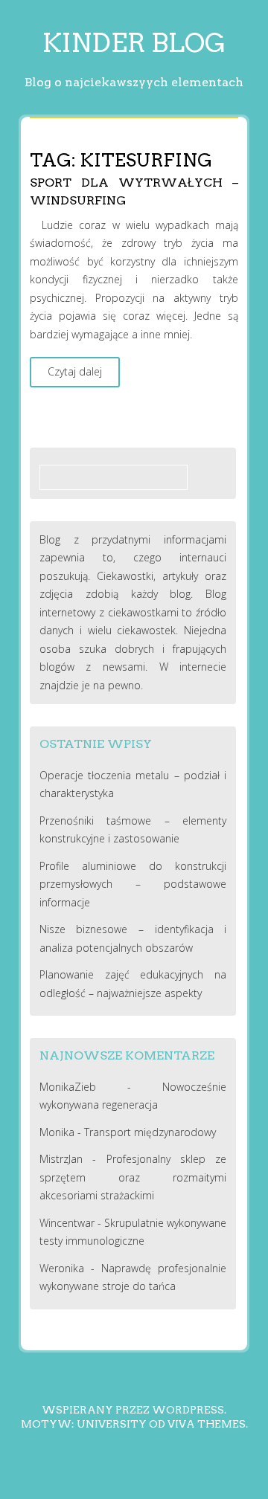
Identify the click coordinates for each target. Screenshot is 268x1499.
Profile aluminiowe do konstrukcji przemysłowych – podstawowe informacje (133, 884)
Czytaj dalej (75, 371)
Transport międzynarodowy (150, 1132)
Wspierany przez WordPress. (134, 1410)
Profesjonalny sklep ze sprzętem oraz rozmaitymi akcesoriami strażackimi (133, 1177)
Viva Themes (207, 1424)
